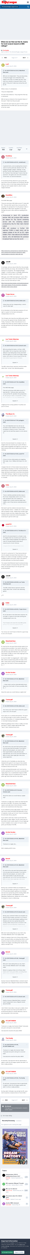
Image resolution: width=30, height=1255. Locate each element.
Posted (11, 66)
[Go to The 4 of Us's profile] (3, 1189)
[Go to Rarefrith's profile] (3, 1175)
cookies (12, 1242)
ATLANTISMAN (7, 1046)
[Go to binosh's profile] (3, 859)
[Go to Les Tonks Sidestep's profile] (3, 340)
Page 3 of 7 (15, 57)
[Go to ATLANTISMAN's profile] (3, 1021)
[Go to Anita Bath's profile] (3, 1203)
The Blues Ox (22, 530)
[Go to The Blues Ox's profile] (3, 415)
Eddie (20, 300)
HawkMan (21, 382)
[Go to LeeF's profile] (3, 65)
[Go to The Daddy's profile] (3, 1039)
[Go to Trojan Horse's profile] (3, 295)
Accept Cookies (7, 1252)
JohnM (21, 162)
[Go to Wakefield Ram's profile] (3, 642)
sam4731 (21, 453)
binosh (21, 345)
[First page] (2, 58)
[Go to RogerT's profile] (3, 1196)
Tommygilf (22, 958)
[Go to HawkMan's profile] (3, 196)
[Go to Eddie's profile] (3, 603)
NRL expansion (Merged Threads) (15, 1183)
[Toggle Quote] (3, 70)
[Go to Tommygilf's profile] (3, 700)
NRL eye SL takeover (11, 1188)
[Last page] (28, 58)
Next (24, 57)
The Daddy (22, 1078)
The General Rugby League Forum (18, 52)
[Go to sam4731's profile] (3, 525)
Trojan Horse (22, 609)
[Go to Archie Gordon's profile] (3, 673)
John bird (8, 1185)
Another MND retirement (12, 1203)
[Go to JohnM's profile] (3, 262)
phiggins (21, 420)
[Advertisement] (15, 25)
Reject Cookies (19, 1252)
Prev (5, 57)
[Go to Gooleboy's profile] (3, 157)
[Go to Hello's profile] (3, 486)
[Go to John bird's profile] (3, 1184)
